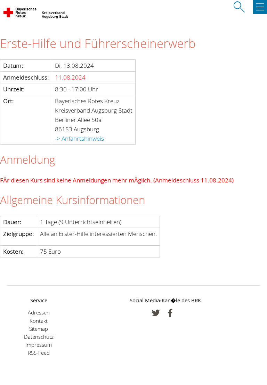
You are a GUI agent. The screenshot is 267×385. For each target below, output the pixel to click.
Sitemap (38, 329)
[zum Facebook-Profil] (156, 313)
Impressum (38, 345)
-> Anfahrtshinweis (79, 138)
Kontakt (39, 321)
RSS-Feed (39, 353)
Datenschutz (39, 337)
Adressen (39, 312)
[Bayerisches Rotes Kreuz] (20, 14)
